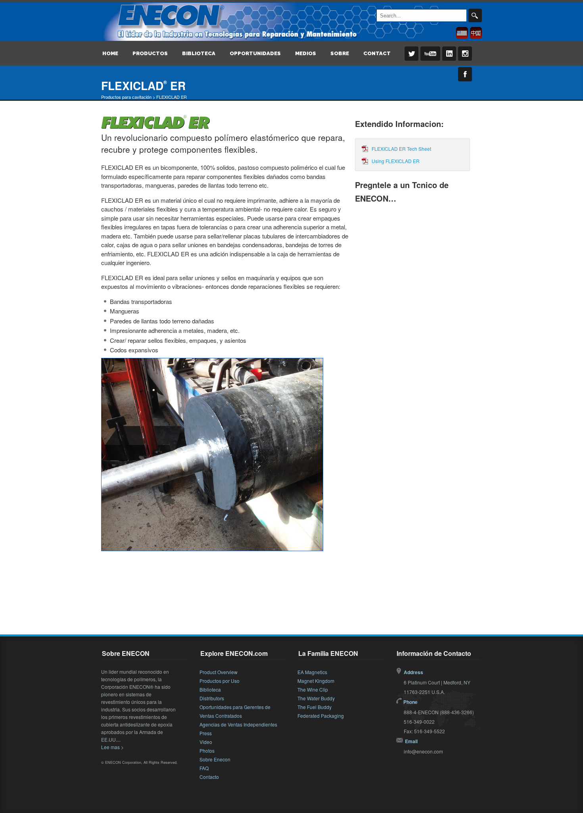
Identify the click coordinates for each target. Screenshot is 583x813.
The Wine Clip (312, 689)
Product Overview (218, 672)
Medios (305, 53)
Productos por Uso (219, 680)
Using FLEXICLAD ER (396, 161)
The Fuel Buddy (314, 706)
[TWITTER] (410, 59)
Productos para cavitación (126, 97)
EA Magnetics (312, 672)
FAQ (204, 768)
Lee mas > (112, 747)
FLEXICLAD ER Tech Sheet (401, 148)
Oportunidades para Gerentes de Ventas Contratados (234, 711)
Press (205, 733)
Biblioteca (198, 53)
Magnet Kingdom (315, 680)
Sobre (339, 53)
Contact (377, 53)
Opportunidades (255, 53)
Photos (207, 750)
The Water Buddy (316, 698)
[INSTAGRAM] (463, 59)
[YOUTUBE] (428, 59)
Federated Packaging (320, 715)
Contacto (209, 776)
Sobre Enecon (214, 759)
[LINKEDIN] (447, 59)
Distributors (211, 698)
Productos (150, 53)
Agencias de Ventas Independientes (238, 724)
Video (205, 741)
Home (110, 53)
